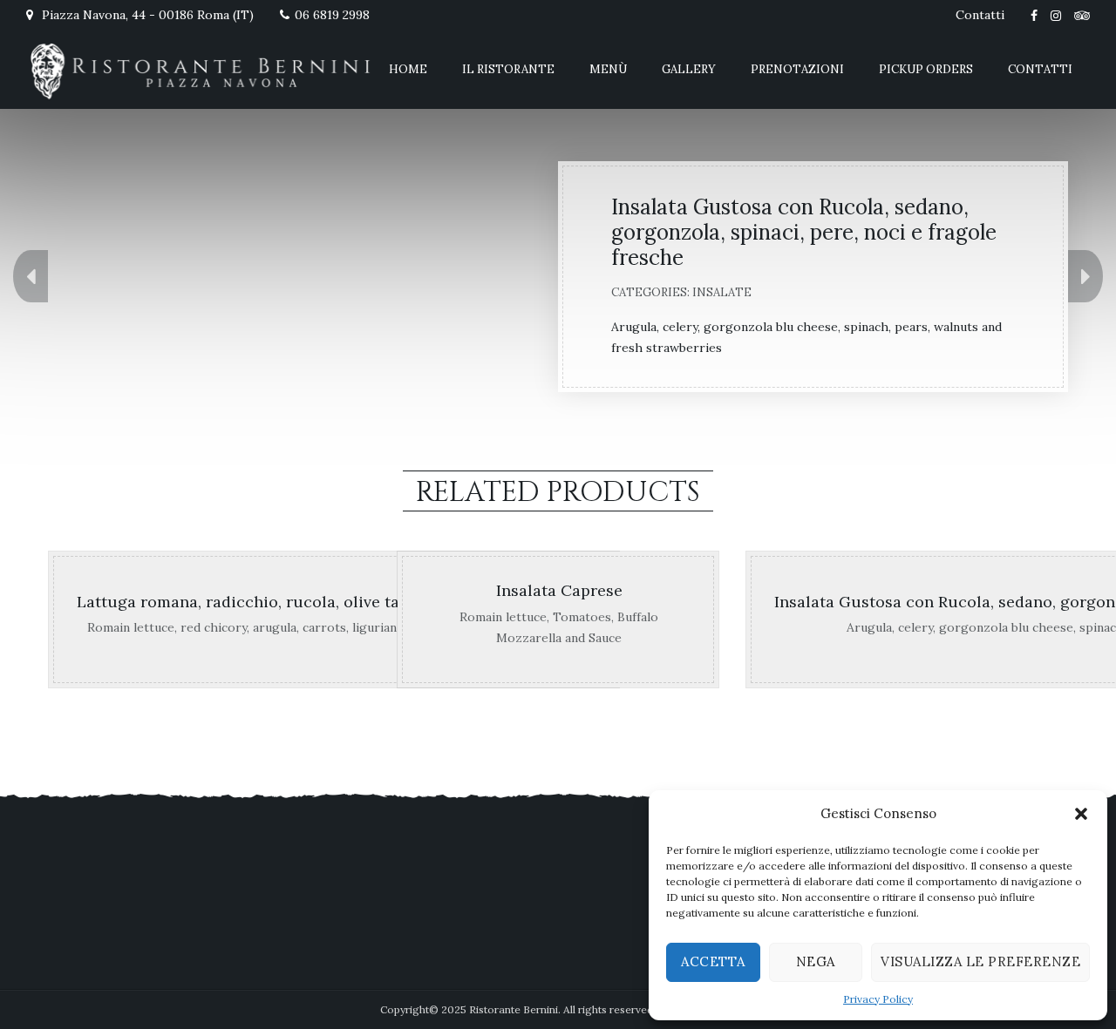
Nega (815, 961)
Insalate (722, 292)
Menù (608, 69)
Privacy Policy (878, 998)
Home (408, 69)
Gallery (689, 69)
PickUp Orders (926, 69)
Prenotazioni (797, 69)
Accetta (713, 961)
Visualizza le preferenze (980, 961)
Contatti (980, 15)
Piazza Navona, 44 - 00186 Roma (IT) (146, 15)
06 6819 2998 (332, 15)
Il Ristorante (508, 69)
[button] (1081, 814)
